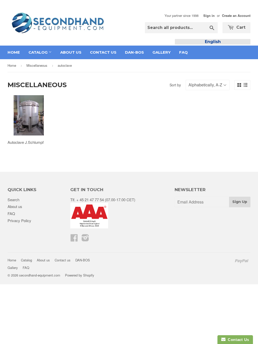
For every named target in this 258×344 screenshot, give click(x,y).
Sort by (175, 84)
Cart (240, 27)
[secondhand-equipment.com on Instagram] (85, 239)
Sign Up (239, 201)
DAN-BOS (134, 52)
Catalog (38, 52)
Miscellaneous (36, 65)
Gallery (161, 52)
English (213, 41)
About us (70, 52)
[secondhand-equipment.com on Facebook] (74, 239)
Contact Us (237, 339)
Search (13, 199)
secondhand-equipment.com (39, 275)
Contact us (103, 52)
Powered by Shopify (79, 275)
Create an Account (236, 15)
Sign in (209, 15)
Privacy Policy (19, 220)
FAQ (183, 52)
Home (14, 52)
